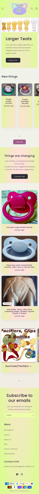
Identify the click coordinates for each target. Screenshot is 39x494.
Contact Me (19, 176)
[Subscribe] (32, 415)
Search (7, 435)
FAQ (5, 444)
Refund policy (9, 454)
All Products (8, 430)
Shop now (13, 60)
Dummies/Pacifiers (17, 366)
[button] (2, 8)
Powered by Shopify (24, 491)
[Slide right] (24, 136)
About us (7, 440)
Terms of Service (11, 449)
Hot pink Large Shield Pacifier (19, 227)
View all (19, 142)
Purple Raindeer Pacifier (25, 101)
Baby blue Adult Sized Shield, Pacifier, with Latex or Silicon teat (19, 266)
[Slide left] (15, 136)
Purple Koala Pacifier (8, 101)
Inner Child (16, 491)
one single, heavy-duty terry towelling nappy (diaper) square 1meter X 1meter (19, 311)
